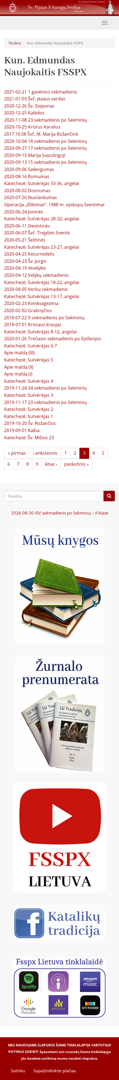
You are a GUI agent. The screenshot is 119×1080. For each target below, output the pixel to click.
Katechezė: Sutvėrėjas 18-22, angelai (41, 282)
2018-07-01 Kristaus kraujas (32, 324)
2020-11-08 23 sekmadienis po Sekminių (45, 120)
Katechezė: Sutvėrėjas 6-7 (30, 346)
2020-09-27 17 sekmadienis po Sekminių (45, 148)
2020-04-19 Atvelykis (25, 268)
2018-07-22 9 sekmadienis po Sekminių (44, 318)
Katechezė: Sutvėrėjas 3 (28, 395)
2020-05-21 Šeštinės (24, 240)
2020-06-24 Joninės (23, 212)
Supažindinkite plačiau (54, 1070)
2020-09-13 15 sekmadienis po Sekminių (45, 162)
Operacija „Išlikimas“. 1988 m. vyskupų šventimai (54, 205)
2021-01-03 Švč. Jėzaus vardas (34, 99)
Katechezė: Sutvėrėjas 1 (28, 416)
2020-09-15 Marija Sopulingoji (34, 155)
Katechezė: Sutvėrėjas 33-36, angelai (41, 183)
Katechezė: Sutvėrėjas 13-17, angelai (41, 296)
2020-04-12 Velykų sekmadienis (36, 275)
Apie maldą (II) (18, 367)
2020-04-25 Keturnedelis (29, 254)
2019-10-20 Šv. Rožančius (30, 423)
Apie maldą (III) (19, 353)
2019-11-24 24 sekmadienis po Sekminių (45, 388)
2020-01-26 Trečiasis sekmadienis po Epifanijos (52, 339)
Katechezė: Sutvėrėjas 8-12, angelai (40, 332)
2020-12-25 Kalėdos (24, 113)
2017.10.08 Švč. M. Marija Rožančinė (41, 134)
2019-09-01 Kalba (22, 430)
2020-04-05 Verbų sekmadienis (36, 289)
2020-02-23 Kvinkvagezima (31, 303)
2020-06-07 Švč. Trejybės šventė (37, 233)
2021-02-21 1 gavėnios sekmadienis (40, 92)
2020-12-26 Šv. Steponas (29, 106)
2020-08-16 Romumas (26, 176)
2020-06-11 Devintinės (27, 226)
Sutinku (18, 1070)
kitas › (51, 464)
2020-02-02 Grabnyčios (28, 310)
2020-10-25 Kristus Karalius (32, 127)
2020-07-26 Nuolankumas (30, 197)
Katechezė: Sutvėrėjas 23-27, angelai (41, 247)
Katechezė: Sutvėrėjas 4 (28, 381)
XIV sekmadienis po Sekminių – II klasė (59, 513)
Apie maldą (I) (18, 374)
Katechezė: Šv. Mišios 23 (29, 438)
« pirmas (17, 453)
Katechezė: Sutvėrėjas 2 (28, 409)
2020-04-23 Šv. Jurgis (25, 261)
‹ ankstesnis (45, 453)
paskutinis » (76, 464)
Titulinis (14, 43)
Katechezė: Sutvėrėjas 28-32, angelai (41, 219)
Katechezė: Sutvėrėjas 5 (28, 360)
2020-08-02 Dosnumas (27, 190)
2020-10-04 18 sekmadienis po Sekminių (45, 141)
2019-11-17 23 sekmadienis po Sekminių (45, 402)
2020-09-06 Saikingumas (29, 169)
